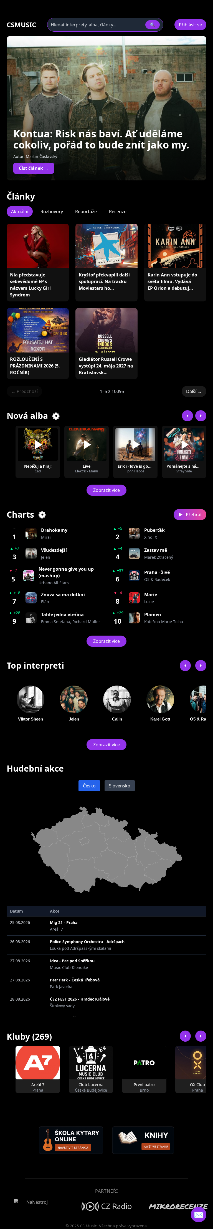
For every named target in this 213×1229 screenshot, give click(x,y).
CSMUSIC (21, 24)
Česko (89, 786)
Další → (194, 391)
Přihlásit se (190, 25)
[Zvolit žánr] (56, 416)
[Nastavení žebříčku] (42, 514)
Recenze (117, 211)
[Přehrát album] (37, 444)
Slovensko (119, 786)
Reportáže (86, 211)
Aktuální (19, 211)
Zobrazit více (106, 490)
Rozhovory (51, 211)
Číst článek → (34, 168)
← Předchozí (24, 391)
